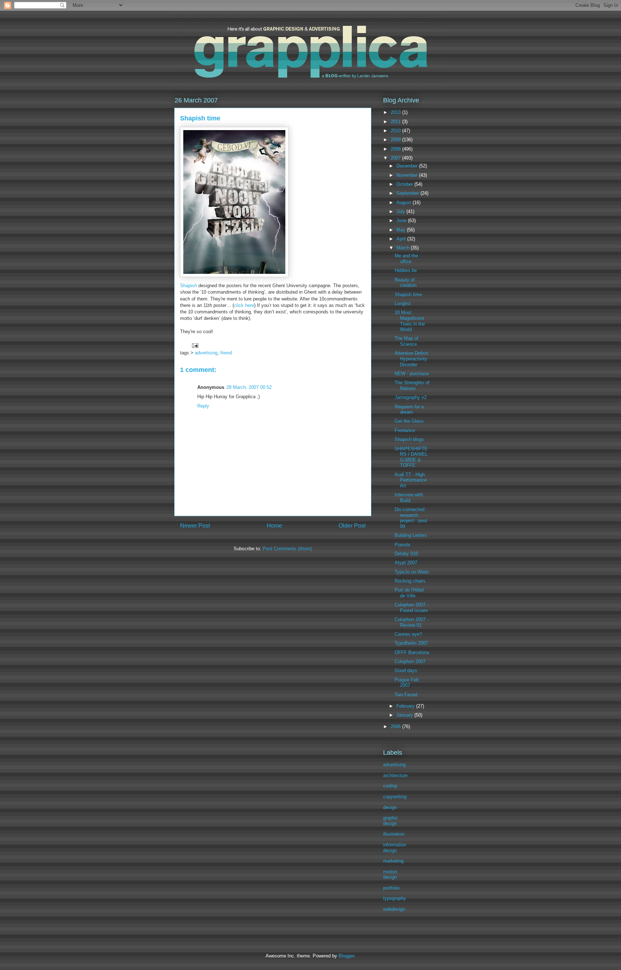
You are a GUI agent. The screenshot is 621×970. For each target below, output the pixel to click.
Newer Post (195, 526)
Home (274, 526)
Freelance (405, 430)
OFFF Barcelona (412, 652)
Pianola (402, 544)
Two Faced (406, 694)
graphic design (390, 820)
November (407, 175)
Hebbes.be (406, 270)
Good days (406, 670)
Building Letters (411, 535)
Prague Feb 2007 (407, 682)
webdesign (394, 909)
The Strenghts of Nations (412, 385)
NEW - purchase (412, 373)
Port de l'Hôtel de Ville (409, 592)
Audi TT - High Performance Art (411, 480)
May (401, 230)
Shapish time (408, 294)
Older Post (352, 526)
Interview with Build (409, 497)
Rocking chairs (410, 581)
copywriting (394, 796)
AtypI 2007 (406, 562)
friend (226, 352)
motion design (390, 874)
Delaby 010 (406, 553)
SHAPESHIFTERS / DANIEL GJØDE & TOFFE (411, 457)
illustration (393, 834)
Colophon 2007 (410, 661)
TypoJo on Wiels (412, 572)
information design (394, 847)
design (390, 807)
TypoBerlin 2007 (411, 643)
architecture (395, 775)
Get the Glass (409, 421)
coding (390, 786)
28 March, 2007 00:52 (249, 387)
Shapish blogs (409, 439)
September (408, 193)
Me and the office (406, 258)
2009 (396, 139)
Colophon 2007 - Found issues (411, 607)
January (405, 715)
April (401, 239)
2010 (396, 130)
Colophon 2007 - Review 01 (411, 622)
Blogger (346, 955)
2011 (396, 121)
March (403, 247)
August (404, 202)
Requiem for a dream (409, 409)
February (406, 706)
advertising (206, 352)
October (405, 184)
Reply (203, 406)
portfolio (391, 888)
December (407, 166)
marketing (393, 861)
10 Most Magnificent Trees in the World (410, 321)
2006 (396, 726)
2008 (396, 149)
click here (244, 305)
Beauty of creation (406, 282)
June (402, 220)
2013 (396, 112)
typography (394, 898)
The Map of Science (406, 341)
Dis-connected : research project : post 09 (411, 518)
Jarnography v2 (411, 397)
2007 (396, 158)
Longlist (403, 303)
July (401, 211)
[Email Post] (194, 345)
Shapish (188, 285)
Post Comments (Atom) (287, 548)
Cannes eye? (408, 634)
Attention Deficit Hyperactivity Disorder (411, 358)
